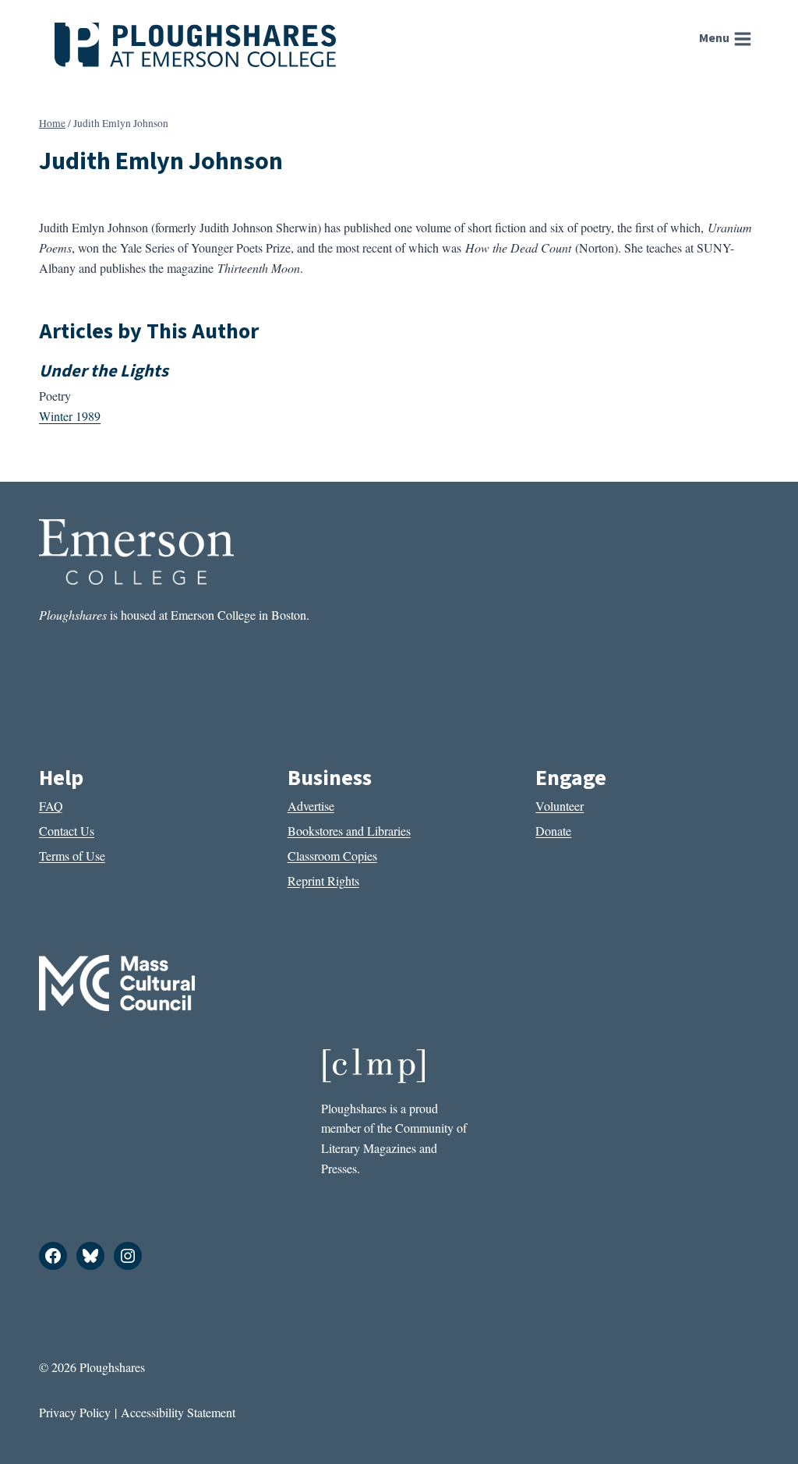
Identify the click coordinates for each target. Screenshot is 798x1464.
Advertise (311, 805)
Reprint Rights (323, 880)
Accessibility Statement (178, 1412)
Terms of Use (72, 855)
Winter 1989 (70, 416)
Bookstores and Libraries (349, 830)
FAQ (51, 805)
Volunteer (559, 805)
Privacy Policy (75, 1412)
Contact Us (66, 830)
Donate (553, 830)
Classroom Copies (332, 855)
